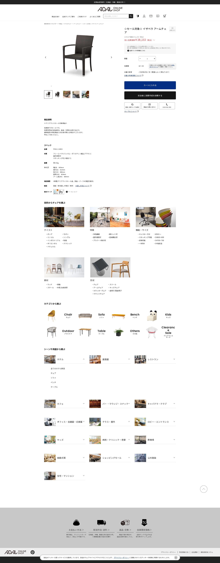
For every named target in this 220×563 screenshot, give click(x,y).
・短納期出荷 (113, 237)
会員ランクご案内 (68, 16)
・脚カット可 (113, 234)
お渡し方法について (82, 186)
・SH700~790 (159, 240)
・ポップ (49, 234)
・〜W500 (141, 243)
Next (111, 57)
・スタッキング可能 (145, 237)
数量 (125, 59)
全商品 (60, 24)
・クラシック (67, 243)
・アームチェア (97, 287)
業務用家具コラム (207, 552)
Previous (45, 57)
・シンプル (66, 237)
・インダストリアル (53, 240)
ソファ (53, 377)
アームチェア (77, 24)
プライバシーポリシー (168, 552)
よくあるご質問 (95, 16)
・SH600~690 (159, 237)
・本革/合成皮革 (61, 287)
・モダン (65, 234)
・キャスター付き (144, 234)
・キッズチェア (114, 287)
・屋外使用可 (96, 237)
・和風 (64, 240)
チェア (53, 373)
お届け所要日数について (132, 75)
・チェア (95, 284)
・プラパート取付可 (99, 240)
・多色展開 (96, 234)
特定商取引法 (183, 552)
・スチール (50, 287)
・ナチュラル (50, 246)
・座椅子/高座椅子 (115, 290)
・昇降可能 (141, 240)
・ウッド (49, 284)
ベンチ (53, 382)
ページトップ (203, 489)
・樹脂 (57, 284)
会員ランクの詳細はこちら (137, 50)
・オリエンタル (51, 243)
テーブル (54, 387)
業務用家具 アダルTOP (50, 24)
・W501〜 (157, 234)
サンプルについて (130, 111)
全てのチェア (68, 24)
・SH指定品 (158, 243)
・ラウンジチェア (98, 294)
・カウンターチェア (99, 290)
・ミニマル (50, 237)
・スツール (112, 284)
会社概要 (194, 552)
